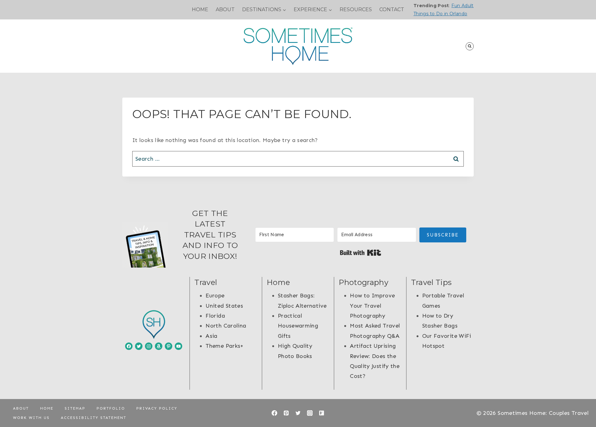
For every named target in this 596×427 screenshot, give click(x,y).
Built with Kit (360, 252)
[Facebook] (274, 413)
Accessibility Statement (93, 418)
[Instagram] (309, 413)
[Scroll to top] (581, 402)
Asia (211, 336)
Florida (215, 315)
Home (200, 9)
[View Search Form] (470, 46)
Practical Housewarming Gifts (298, 325)
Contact (391, 9)
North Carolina (225, 325)
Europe (214, 295)
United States (224, 305)
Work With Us (31, 418)
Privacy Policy (156, 408)
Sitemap (75, 408)
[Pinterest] (286, 413)
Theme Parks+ (224, 345)
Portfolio (111, 408)
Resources (356, 9)
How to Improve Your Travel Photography (372, 305)
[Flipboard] (321, 413)
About (225, 9)
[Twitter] (298, 413)
